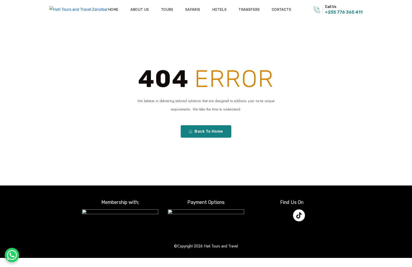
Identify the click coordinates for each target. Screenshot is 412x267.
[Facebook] (271, 215)
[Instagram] (285, 215)
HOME (113, 9)
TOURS (167, 9)
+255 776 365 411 (344, 12)
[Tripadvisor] (313, 215)
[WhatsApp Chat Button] (12, 255)
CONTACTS (281, 9)
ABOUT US (139, 9)
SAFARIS (192, 9)
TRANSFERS (249, 9)
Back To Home (209, 131)
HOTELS (219, 9)
